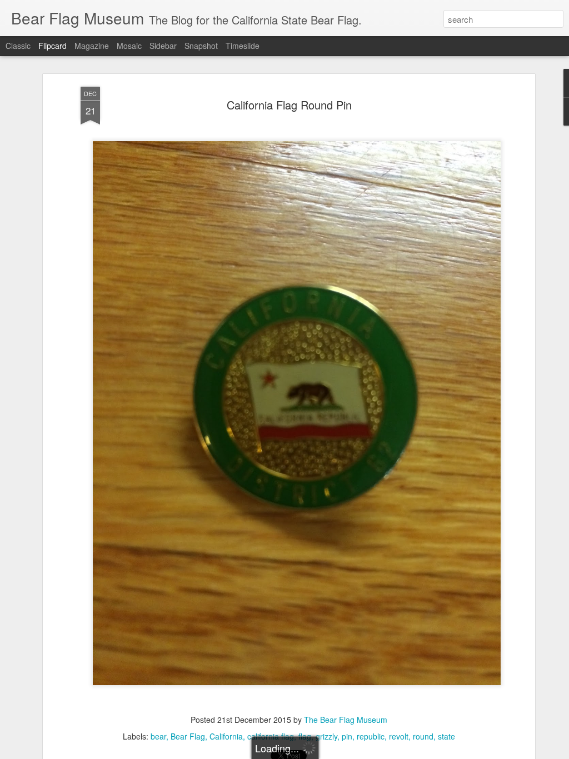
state (446, 736)
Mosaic (129, 45)
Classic (18, 45)
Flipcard (52, 45)
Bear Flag (188, 736)
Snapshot (201, 45)
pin (347, 736)
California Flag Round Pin (289, 105)
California (226, 736)
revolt (398, 736)
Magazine (91, 45)
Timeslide (242, 45)
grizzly (326, 736)
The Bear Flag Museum (345, 719)
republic (371, 736)
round (423, 736)
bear (158, 736)
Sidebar (163, 45)
